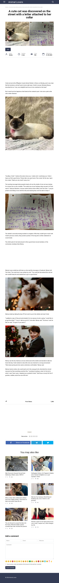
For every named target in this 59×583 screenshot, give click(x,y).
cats (8, 49)
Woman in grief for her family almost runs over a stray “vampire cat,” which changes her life (42, 523)
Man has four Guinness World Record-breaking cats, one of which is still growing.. (41, 498)
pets (30, 432)
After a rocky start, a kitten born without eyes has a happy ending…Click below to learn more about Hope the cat (16, 499)
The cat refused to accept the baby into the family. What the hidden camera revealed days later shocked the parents (16, 524)
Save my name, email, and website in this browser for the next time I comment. (24, 564)
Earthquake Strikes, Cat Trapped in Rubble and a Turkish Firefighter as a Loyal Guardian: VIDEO (42, 474)
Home (6, 7)
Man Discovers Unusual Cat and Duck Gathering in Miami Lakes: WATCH (15, 474)
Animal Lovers (15, 2)
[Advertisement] (29, 70)
